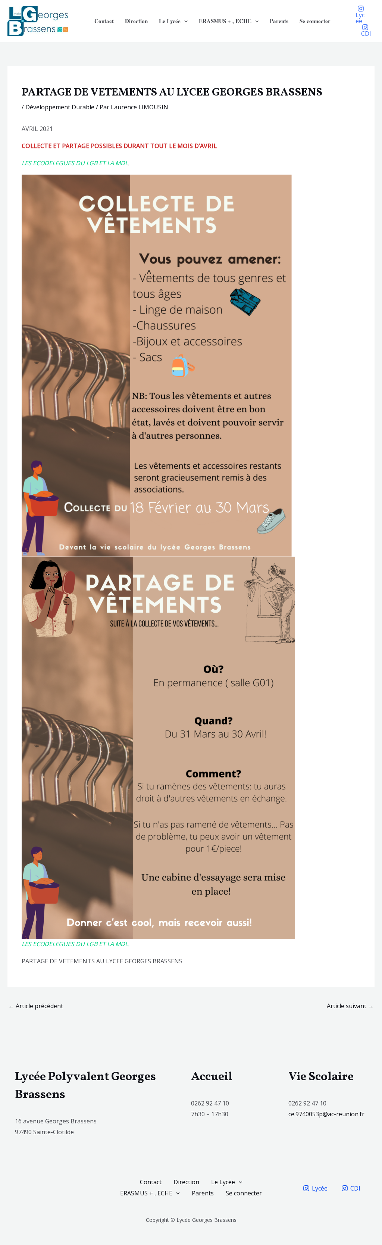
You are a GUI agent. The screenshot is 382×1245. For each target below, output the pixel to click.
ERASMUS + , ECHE (225, 21)
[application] (184, 21)
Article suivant (350, 1006)
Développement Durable (59, 107)
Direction (136, 21)
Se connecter (315, 21)
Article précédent (35, 1006)
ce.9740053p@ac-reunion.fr (327, 1114)
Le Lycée (170, 21)
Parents (279, 21)
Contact (104, 21)
